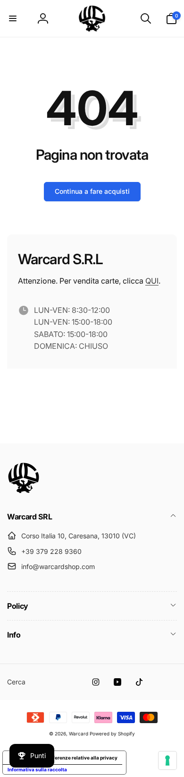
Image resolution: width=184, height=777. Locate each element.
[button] (12, 18)
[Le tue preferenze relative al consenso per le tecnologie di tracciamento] (167, 760)
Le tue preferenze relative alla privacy (73, 757)
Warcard (78, 733)
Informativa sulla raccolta (37, 769)
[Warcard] (23, 491)
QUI (152, 280)
